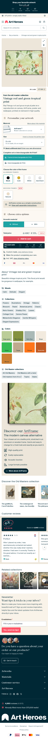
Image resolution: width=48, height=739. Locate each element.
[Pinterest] (14, 694)
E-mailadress (7, 619)
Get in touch (12, 660)
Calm (5, 292)
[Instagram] (10, 694)
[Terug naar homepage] (14, 21)
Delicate (13, 292)
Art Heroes (7, 688)
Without (15, 224)
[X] (21, 694)
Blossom (6, 306)
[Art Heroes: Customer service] (45, 683)
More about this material (36, 123)
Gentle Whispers (29, 318)
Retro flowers (8, 310)
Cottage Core (8, 314)
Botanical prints (26, 306)
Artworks (6, 671)
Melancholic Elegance (11, 318)
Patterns (35, 303)
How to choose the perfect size (34, 137)
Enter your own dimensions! (23, 148)
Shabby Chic (21, 310)
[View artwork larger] (44, 41)
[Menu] (2, 22)
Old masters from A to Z (12, 377)
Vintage (27, 303)
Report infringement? (36, 726)
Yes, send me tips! (11, 630)
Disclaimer (23, 726)
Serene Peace (21, 314)
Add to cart (26, 239)
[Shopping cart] (44, 22)
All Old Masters (9, 373)
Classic (38, 306)
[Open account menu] (40, 22)
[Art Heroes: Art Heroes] (45, 688)
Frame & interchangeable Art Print (20, 157)
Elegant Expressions (11, 321)
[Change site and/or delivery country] (44, 16)
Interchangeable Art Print (16, 163)
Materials (6, 677)
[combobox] (21, 27)
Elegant (22, 292)
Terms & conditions (11, 726)
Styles (34, 377)
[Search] (43, 28)
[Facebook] (17, 694)
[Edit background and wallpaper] (44, 45)
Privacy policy (24, 730)
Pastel (14, 306)
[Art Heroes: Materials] (45, 677)
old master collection (19, 95)
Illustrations (16, 303)
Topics (26, 377)
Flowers (6, 303)
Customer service (11, 682)
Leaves (31, 310)
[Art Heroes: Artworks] (45, 671)
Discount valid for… (24, 246)
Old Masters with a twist (27, 373)
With (35, 224)
